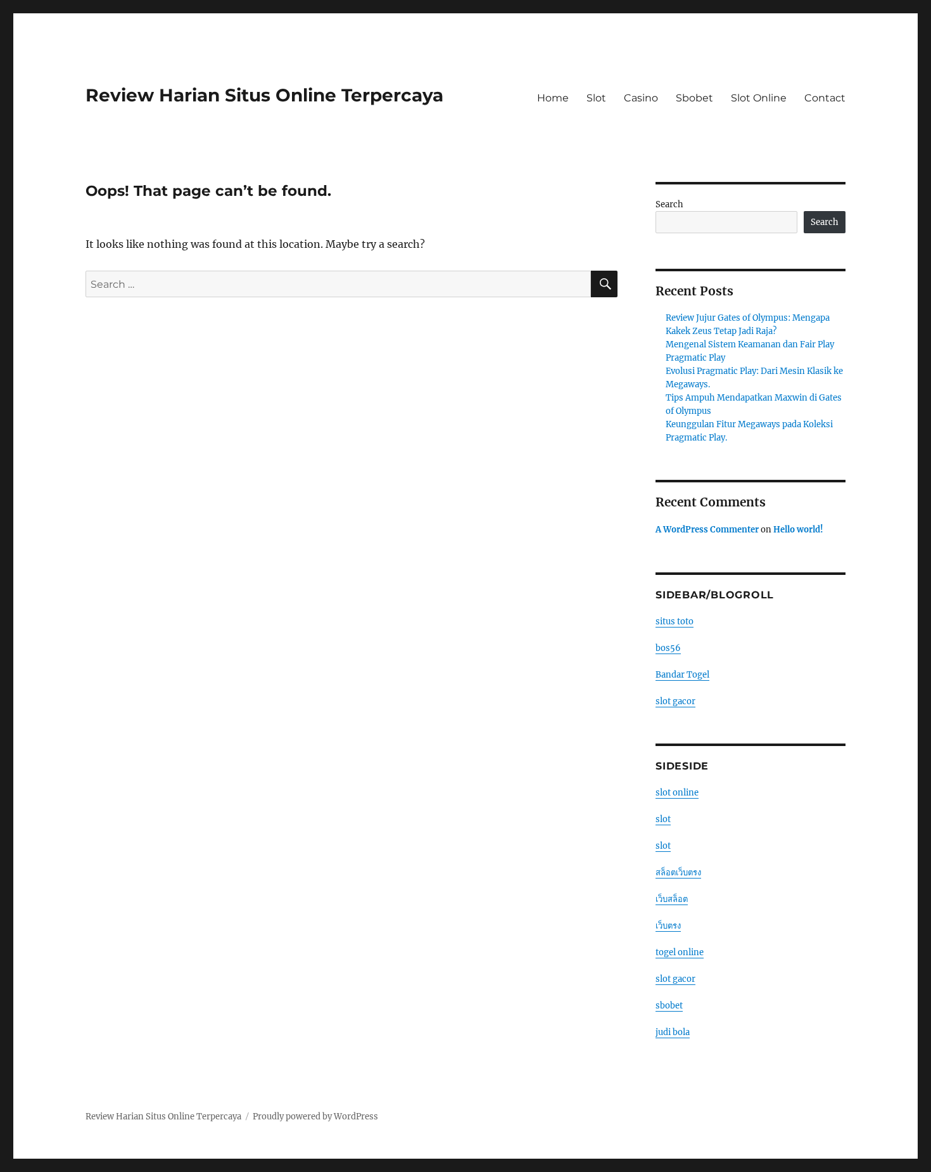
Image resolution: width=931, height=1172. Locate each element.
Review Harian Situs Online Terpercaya (264, 95)
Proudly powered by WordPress (315, 1116)
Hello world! (798, 529)
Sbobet (694, 98)
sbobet (669, 1005)
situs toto (675, 621)
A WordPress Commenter (707, 529)
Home (553, 98)
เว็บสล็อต (672, 899)
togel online (680, 952)
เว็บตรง (668, 925)
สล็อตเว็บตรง (678, 872)
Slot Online (759, 98)
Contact (825, 98)
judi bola (673, 1032)
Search (669, 204)
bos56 (668, 648)
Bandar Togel (682, 674)
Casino (641, 98)
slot (663, 819)
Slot (596, 98)
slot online (677, 792)
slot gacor (675, 701)
